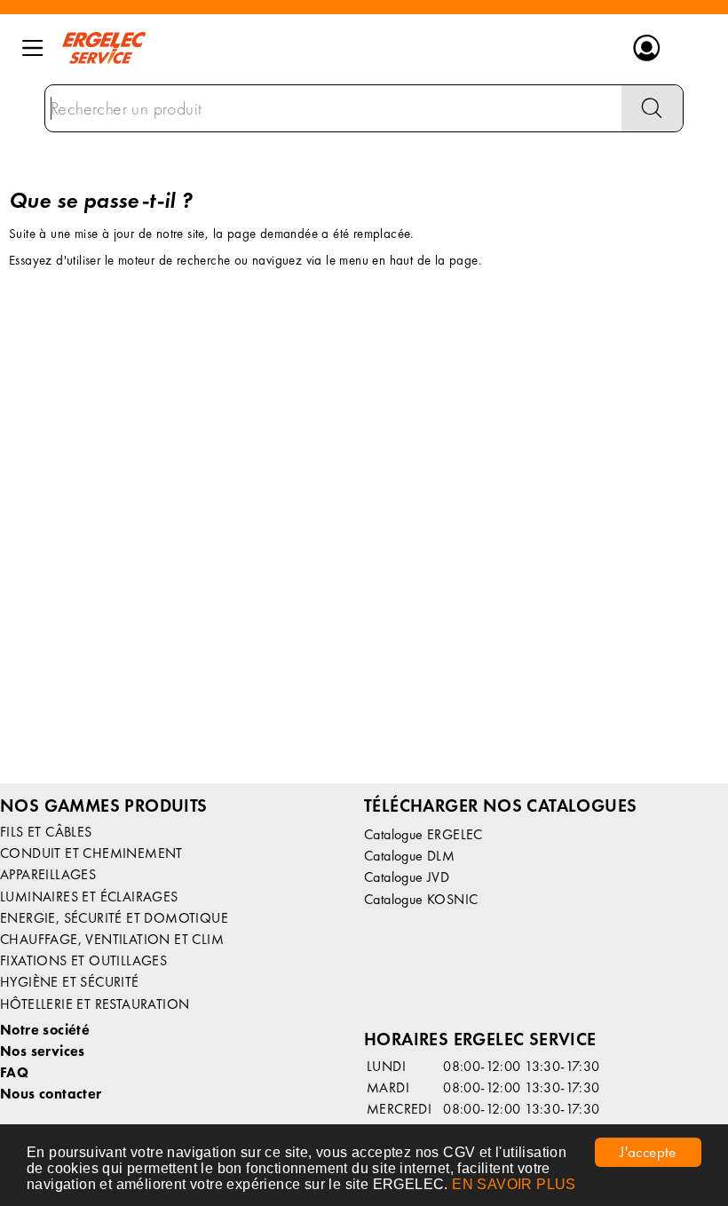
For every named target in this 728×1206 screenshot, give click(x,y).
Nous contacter (51, 1093)
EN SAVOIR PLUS (514, 1184)
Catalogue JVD (406, 877)
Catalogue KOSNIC (421, 899)
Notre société (45, 1029)
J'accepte (648, 1152)
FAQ (14, 1072)
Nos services (42, 1051)
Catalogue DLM (409, 855)
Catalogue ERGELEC (423, 834)
